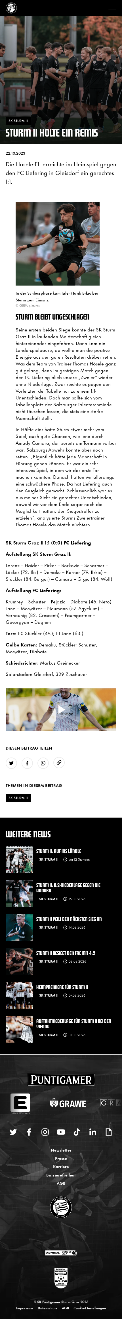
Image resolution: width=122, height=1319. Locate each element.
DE (55, 1234)
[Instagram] (45, 1132)
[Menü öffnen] (112, 8)
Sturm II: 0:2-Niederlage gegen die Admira (68, 887)
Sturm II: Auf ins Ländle (58, 851)
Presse (61, 1158)
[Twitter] (13, 1132)
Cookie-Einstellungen (89, 1308)
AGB (61, 1183)
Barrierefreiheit (61, 1175)
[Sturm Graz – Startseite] (11, 8)
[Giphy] (108, 1132)
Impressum (24, 1308)
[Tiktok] (76, 1132)
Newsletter (61, 1150)
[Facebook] (29, 1132)
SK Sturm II (18, 797)
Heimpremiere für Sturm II (62, 987)
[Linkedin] (92, 1132)
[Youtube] (61, 1132)
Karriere (61, 1166)
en (67, 1234)
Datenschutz (47, 1308)
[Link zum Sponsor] (61, 1253)
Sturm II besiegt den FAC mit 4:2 (65, 953)
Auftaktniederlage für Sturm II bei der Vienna (73, 1023)
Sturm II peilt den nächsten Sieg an (69, 919)
